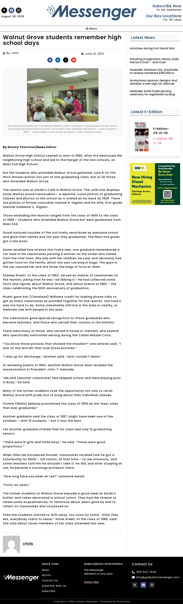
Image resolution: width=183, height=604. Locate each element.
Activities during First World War (152, 48)
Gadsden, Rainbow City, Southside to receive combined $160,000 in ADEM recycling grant (154, 73)
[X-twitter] (4, 10)
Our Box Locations (164, 16)
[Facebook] (11, 10)
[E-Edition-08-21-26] (141, 137)
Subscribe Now (167, 6)
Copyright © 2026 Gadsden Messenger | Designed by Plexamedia (91, 601)
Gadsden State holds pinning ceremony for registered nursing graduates (152, 94)
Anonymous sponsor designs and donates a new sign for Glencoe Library (153, 84)
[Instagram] (18, 10)
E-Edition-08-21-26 (161, 131)
